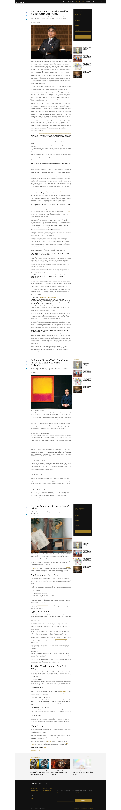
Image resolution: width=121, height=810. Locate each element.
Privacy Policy (90, 808)
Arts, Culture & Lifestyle (68, 1)
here (43, 354)
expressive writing (64, 691)
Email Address (77, 20)
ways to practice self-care (42, 605)
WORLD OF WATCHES (47, 788)
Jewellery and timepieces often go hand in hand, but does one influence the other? (83, 772)
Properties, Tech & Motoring (92, 1)
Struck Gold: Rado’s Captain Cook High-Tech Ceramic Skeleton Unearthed (60, 772)
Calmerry (49, 741)
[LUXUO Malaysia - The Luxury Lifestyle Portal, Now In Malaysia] (20, 1)
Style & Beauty (58, 1)
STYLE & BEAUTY (34, 788)
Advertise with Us (34, 798)
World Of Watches (80, 1)
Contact (78, 808)
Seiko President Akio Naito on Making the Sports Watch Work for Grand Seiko (55, 133)
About (75, 808)
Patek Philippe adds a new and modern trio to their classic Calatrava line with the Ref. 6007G (40, 772)
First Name (77, 25)
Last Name (77, 30)
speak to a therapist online (61, 639)
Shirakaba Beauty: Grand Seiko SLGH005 (47, 297)
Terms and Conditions (84, 808)
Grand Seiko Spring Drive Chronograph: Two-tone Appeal (51, 191)
